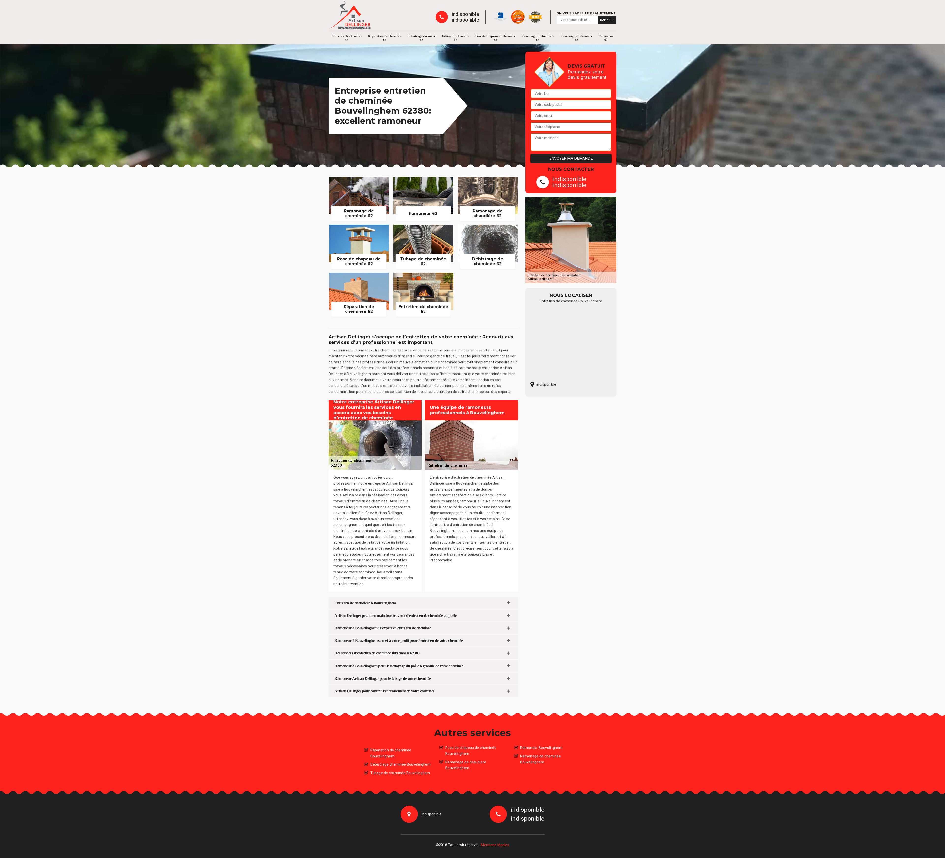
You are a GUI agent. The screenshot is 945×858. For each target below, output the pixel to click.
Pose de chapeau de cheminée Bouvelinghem (471, 751)
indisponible (465, 14)
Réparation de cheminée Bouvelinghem (390, 753)
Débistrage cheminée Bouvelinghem (400, 764)
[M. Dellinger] (350, 14)
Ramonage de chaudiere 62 (537, 38)
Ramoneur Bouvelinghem (541, 748)
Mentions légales (495, 845)
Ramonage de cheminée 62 (576, 38)
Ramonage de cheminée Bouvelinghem (540, 759)
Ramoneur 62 (606, 38)
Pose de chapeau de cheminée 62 (495, 38)
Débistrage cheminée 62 (421, 38)
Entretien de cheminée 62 (347, 38)
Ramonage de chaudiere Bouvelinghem (465, 765)
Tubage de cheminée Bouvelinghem (400, 773)
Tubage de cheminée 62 (455, 38)
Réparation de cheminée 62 (384, 38)
